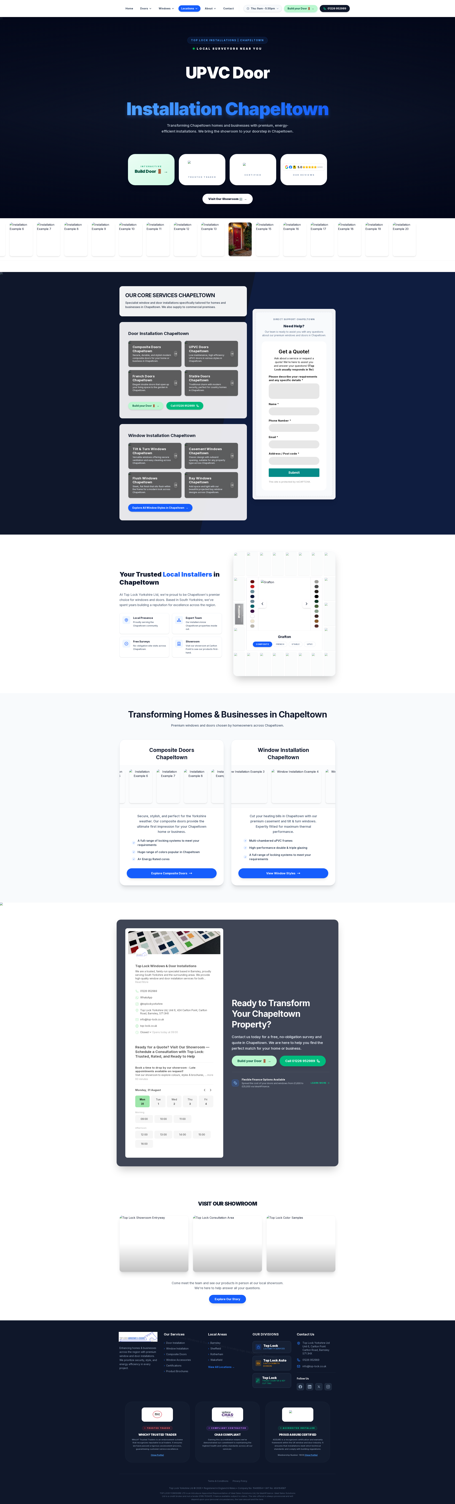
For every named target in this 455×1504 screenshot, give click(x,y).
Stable (295, 644)
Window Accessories (177, 1359)
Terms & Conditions (218, 1481)
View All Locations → (221, 1366)
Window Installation (176, 1348)
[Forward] (210, 1090)
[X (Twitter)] (318, 1386)
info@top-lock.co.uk (152, 1019)
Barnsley (214, 1342)
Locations (187, 8)
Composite (262, 644)
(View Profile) (157, 1455)
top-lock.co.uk (148, 1025)
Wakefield (215, 1359)
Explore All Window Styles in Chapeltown (160, 507)
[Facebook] (300, 1386)
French (280, 644)
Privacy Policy (240, 1481)
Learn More (318, 1083)
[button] (142, 1101)
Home (129, 8)
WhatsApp (146, 997)
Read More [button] (141, 981)
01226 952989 (337, 8)
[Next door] (306, 604)
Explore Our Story (227, 1299)
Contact (228, 8)
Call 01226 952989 (183, 405)
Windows (165, 8)
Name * (274, 404)
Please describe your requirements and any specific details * (293, 378)
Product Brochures (176, 1371)
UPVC (310, 644)
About (209, 8)
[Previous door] (262, 604)
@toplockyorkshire (151, 1003)
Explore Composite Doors (169, 873)
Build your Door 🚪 (301, 8)
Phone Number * (280, 420)
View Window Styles (280, 873)
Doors (144, 8)
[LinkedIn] (309, 1386)
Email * (273, 437)
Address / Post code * (284, 453)
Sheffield (214, 1348)
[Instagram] (328, 1386)
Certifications (172, 1365)
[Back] (205, 1090)
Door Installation (174, 1342)
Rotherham (215, 1354)
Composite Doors (175, 1354)
